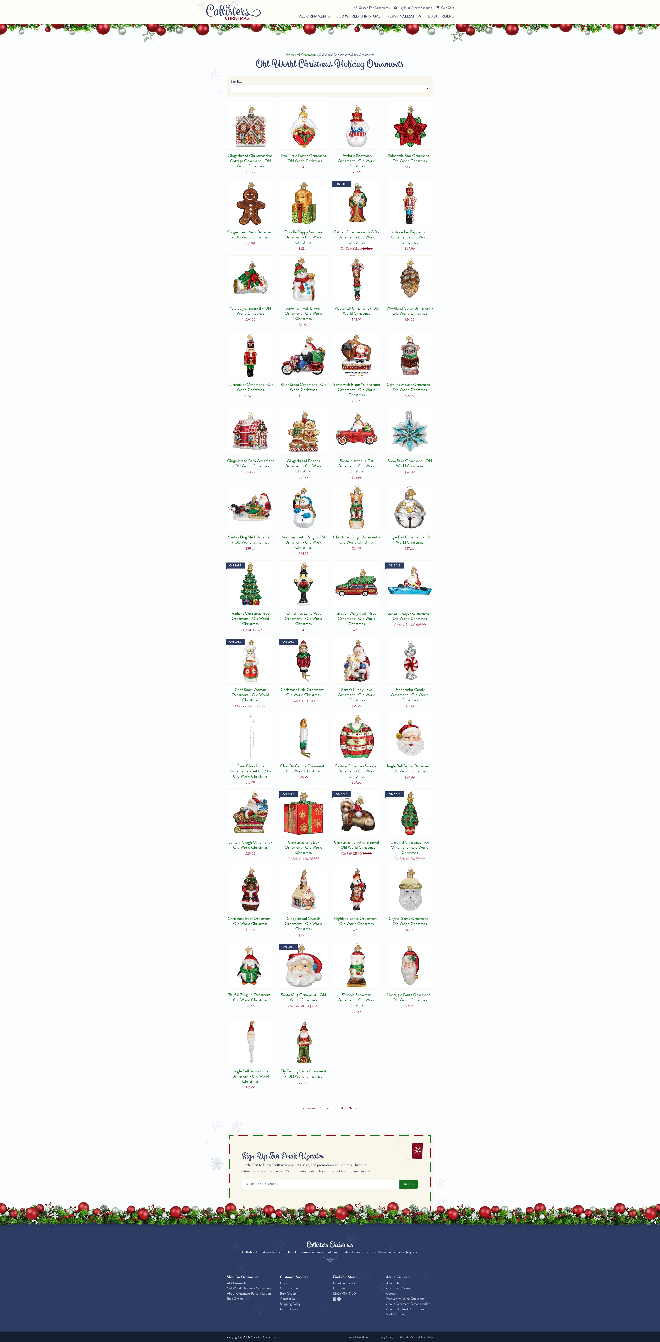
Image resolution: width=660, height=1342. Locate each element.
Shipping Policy (290, 1303)
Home (290, 54)
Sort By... (236, 81)
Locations (339, 1288)
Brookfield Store (344, 1283)
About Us (392, 1283)
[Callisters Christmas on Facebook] (335, 1298)
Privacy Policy (385, 1336)
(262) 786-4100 (344, 1293)
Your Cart (447, 7)
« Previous (309, 1108)
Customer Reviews (398, 1288)
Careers (391, 1293)
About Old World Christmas (405, 1308)
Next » (353, 1108)
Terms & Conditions (358, 1336)
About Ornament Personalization (249, 1293)
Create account (421, 7)
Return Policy (289, 1308)
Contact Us (287, 1298)
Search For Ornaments (374, 7)
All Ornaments (314, 16)
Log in (403, 7)
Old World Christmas (358, 16)
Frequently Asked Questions (405, 1298)
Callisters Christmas (263, 1336)
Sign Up (409, 1184)
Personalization (404, 16)
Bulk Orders (441, 16)
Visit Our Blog (395, 1314)
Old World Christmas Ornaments (249, 1288)
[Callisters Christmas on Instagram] (339, 1298)
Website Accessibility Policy (416, 1336)
